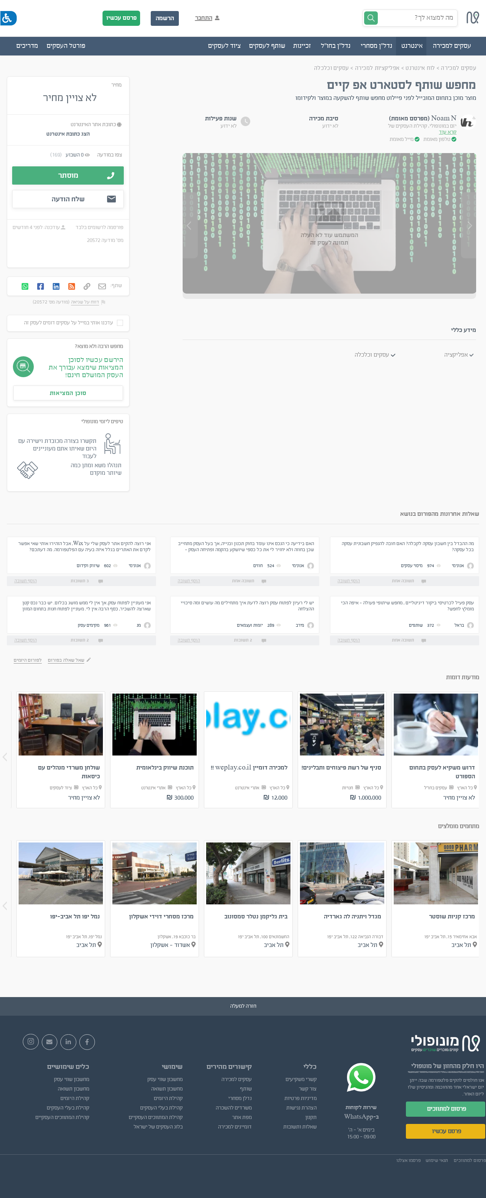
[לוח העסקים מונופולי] (473, 21)
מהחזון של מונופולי (436, 1066)
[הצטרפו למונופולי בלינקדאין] (68, 1042)
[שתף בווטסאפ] (25, 287)
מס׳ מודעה (112, 240)
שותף (246, 1089)
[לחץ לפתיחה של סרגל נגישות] (8, 18)
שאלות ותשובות (300, 1127)
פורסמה (115, 227)
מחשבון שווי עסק (165, 1079)
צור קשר (308, 1089)
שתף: (116, 285)
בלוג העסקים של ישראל (158, 1127)
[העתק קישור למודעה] (87, 287)
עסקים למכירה (458, 68)
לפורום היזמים (28, 660)
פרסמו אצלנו (408, 1160)
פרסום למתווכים (446, 1109)
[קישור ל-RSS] (71, 287)
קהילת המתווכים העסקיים (156, 1117)
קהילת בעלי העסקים (161, 1108)
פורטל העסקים (66, 46)
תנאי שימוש (437, 1160)
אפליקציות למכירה (377, 68)
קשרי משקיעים (301, 1079)
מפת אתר (242, 1117)
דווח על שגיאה (85, 302)
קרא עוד (447, 132)
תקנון (311, 1117)
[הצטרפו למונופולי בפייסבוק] (87, 1042)
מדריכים (27, 46)
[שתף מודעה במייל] (102, 287)
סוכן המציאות (68, 393)
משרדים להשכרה (234, 1108)
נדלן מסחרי (240, 1098)
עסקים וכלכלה (331, 68)
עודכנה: (51, 227)
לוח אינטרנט (420, 68)
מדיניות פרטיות (300, 1098)
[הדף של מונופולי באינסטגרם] (31, 1042)
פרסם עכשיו (121, 18)
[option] (435, 749)
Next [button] (5, 757)
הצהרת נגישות (301, 1108)
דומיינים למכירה (235, 1127)
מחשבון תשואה (167, 1089)
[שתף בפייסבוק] (40, 287)
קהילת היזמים (168, 1098)
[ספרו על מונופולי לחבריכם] (50, 1042)
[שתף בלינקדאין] (56, 287)
